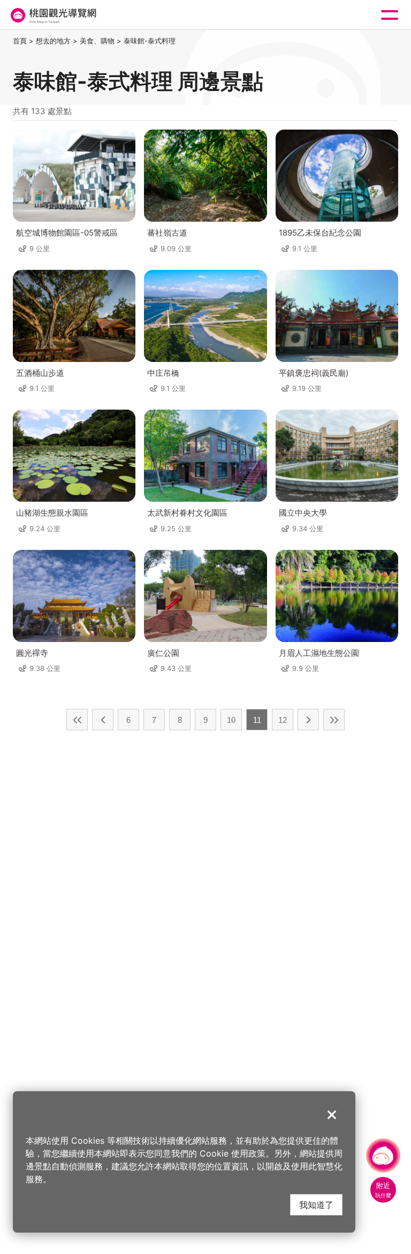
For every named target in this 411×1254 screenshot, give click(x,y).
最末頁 (334, 719)
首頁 (20, 40)
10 (231, 719)
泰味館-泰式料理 (150, 40)
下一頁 (308, 719)
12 (282, 719)
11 (257, 719)
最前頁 (77, 719)
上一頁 (102, 719)
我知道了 (316, 1204)
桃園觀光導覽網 (52, 15)
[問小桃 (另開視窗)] (383, 1155)
